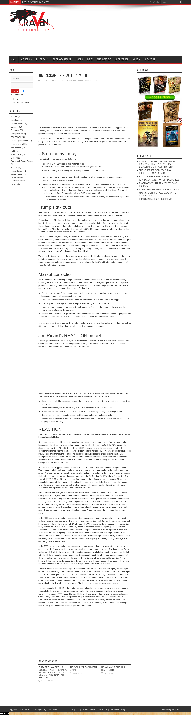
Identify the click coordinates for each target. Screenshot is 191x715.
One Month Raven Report (22, 161)
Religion (14, 184)
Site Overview (104, 59)
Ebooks (79, 59)
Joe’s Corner (121, 59)
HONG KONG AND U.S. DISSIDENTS (113, 668)
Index (90, 59)
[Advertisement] (127, 31)
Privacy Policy (75, 709)
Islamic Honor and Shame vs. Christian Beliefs (159, 189)
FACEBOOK (16, 137)
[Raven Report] (32, 29)
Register (16, 99)
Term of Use (89, 709)
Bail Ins (14, 116)
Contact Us (149, 59)
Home (13, 59)
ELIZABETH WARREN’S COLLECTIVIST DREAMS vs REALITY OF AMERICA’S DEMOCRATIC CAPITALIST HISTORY (53, 672)
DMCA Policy (103, 709)
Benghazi (15, 120)
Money (14, 158)
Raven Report (17, 174)
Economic (15, 130)
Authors (25, 59)
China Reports (17, 123)
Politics (14, 167)
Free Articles (41, 59)
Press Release (17, 171)
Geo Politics (46, 81)
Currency (15, 127)
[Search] (180, 2)
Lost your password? (21, 103)
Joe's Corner (16, 154)
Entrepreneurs (17, 134)
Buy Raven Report (62, 59)
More (135, 59)
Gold (13, 151)
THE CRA (26, 2)
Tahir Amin (176, 709)
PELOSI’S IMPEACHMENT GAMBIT (155, 176)
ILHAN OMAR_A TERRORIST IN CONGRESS (159, 180)
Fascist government (19, 141)
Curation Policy (118, 709)
